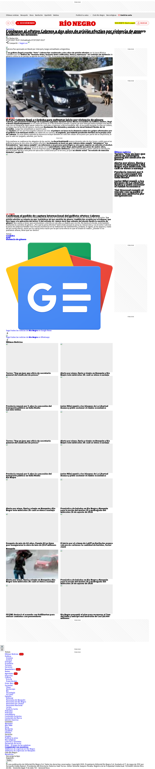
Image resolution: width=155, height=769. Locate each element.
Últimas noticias (12, 15)
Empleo (8, 736)
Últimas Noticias (14, 654)
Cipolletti (47, 15)
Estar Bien (11, 683)
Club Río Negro (99, 15)
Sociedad (10, 29)
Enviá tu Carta (12, 709)
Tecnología (10, 693)
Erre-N (9, 679)
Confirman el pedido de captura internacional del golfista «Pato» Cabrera (53, 215)
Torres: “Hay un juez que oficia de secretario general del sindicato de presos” (129, 156)
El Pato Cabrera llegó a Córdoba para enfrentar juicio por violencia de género (54, 120)
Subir (9, 760)
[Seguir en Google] (7, 51)
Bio (7, 691)
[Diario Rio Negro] (7, 762)
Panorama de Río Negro (16, 702)
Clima (8, 687)
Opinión (8, 696)
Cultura (8, 678)
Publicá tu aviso (11, 738)
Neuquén (24, 15)
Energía (8, 662)
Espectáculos (11, 681)
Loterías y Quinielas (13, 742)
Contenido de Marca (13, 718)
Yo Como (9, 694)
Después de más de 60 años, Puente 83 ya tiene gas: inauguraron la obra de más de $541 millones (31, 544)
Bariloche (39, 15)
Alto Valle (8, 725)
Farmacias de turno (13, 743)
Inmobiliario (10, 714)
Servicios (8, 667)
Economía (9, 663)
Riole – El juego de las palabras (18, 745)
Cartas (8, 707)
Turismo (8, 665)
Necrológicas (111, 15)
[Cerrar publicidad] (2, 646)
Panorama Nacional (14, 705)
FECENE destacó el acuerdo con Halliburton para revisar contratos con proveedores (30, 615)
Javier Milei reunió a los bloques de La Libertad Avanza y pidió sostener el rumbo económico (129, 184)
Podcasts (9, 713)
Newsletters (12, 669)
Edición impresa (11, 720)
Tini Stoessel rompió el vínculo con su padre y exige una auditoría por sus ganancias (129, 193)
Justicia (9, 660)
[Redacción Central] (7, 36)
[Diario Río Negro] (77, 23)
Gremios (9, 658)
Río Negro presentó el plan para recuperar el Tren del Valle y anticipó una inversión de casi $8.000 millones (85, 616)
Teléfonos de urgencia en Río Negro (20, 749)
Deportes (9, 676)
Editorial (9, 698)
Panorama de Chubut (15, 704)
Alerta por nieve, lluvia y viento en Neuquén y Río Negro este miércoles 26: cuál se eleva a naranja (130, 165)
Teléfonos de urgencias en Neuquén (20, 751)
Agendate (11, 674)
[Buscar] (13, 23)
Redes (7, 671)
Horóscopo (10, 689)
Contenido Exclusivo (13, 716)
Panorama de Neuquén (15, 700)
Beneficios (9, 754)
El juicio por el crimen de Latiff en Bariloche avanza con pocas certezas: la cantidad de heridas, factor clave (86, 545)
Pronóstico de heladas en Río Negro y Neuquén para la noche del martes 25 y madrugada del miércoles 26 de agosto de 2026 (84, 510)
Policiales (9, 711)
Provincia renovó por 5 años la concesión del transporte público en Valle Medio (128, 174)
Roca (31, 15)
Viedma (56, 15)
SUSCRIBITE (125, 23)
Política (8, 656)
